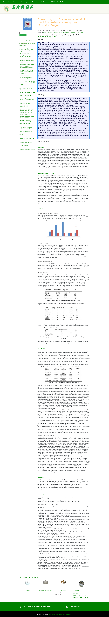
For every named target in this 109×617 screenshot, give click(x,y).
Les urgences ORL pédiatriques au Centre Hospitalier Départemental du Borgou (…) (26, 66)
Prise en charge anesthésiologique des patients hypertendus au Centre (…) (26, 60)
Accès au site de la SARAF (80, 595)
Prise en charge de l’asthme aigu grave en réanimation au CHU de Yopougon (27, 83)
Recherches (63, 590)
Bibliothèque (35, 2)
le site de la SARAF (81, 590)
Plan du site (52, 614)
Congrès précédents (45, 590)
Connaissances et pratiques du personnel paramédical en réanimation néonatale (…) (26, 110)
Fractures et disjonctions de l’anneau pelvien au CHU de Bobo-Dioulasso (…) (26, 105)
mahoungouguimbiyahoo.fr (46, 36)
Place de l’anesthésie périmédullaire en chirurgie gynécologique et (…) (25, 127)
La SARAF (52, 2)
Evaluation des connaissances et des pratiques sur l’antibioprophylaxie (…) (27, 94)
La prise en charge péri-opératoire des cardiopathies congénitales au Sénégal (26, 49)
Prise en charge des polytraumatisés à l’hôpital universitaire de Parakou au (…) (26, 77)
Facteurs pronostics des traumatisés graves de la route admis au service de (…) (26, 122)
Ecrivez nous (74, 607)
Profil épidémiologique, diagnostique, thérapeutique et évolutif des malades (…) (26, 116)
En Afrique (44, 2)
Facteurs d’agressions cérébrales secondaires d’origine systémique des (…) (27, 99)
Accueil (6, 2)
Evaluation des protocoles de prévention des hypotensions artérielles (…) (26, 72)
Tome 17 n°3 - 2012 (25, 41)
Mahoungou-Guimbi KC (47, 32)
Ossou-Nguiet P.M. (73, 32)
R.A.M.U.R (60, 2)
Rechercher (23, 35)
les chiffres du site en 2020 (80, 597)
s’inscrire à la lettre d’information (36, 607)
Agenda (27, 2)
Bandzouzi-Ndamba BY (65, 32)
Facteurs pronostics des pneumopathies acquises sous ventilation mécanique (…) (26, 55)
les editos (12, 2)
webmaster (62, 614)
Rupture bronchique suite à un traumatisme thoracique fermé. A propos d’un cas (27, 138)
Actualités (20, 2)
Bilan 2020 (76, 593)
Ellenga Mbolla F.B (56, 32)
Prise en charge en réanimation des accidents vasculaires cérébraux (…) (26, 88)
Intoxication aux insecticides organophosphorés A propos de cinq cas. (27, 133)
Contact (69, 614)
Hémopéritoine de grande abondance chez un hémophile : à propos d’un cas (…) (27, 144)
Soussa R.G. (80, 32)
